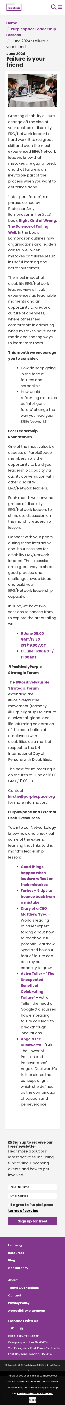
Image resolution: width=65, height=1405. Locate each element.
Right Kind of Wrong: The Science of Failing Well (32, 226)
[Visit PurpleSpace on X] (12, 1328)
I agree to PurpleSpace (30, 1207)
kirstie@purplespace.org (31, 796)
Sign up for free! (32, 1221)
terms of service (23, 1210)
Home (11, 23)
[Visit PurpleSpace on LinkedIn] (21, 1328)
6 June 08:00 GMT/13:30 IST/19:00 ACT (33, 639)
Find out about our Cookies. (35, 1393)
